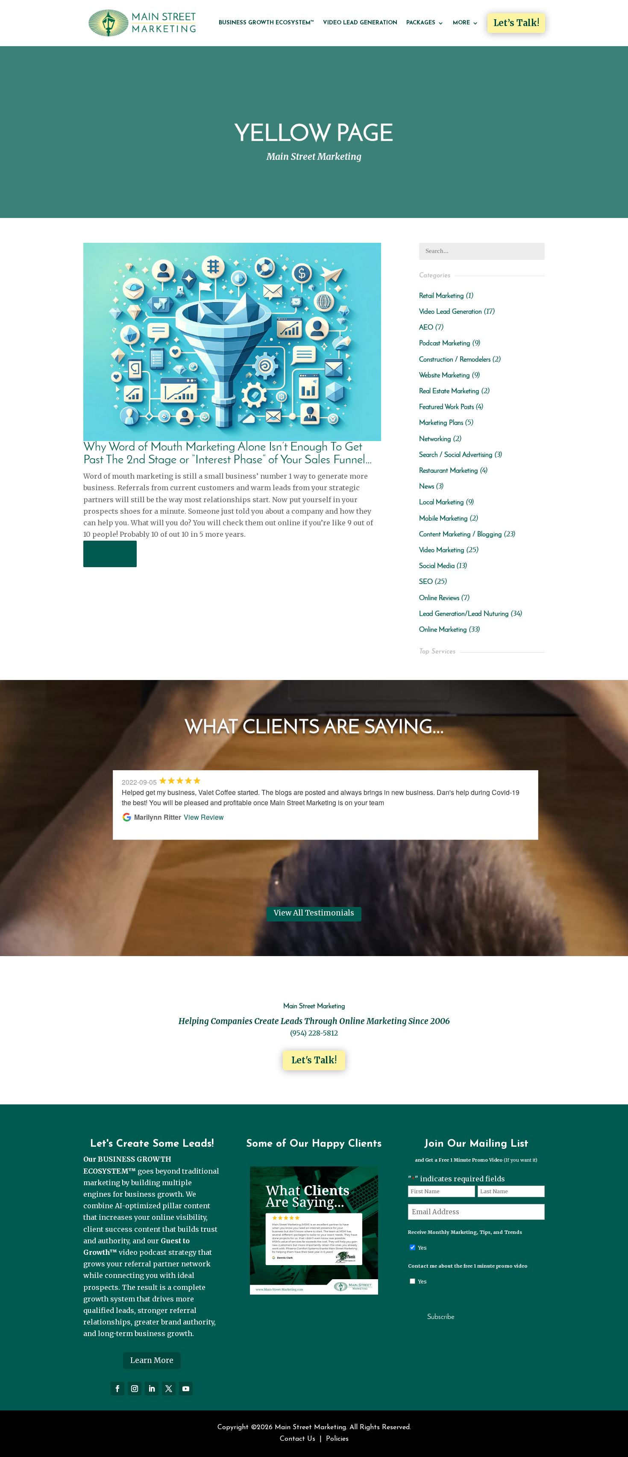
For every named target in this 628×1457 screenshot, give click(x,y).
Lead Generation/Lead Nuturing (464, 614)
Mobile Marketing (443, 518)
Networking (435, 439)
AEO (426, 327)
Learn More (151, 1360)
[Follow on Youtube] (186, 1388)
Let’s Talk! (516, 23)
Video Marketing (441, 550)
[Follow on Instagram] (134, 1388)
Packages (420, 23)
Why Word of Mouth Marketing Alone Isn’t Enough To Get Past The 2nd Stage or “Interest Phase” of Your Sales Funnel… (227, 453)
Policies (337, 1439)
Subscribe (441, 1317)
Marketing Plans (441, 423)
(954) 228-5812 (314, 1033)
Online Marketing (443, 630)
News (426, 486)
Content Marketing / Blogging (460, 534)
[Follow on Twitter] (169, 1388)
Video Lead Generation (360, 23)
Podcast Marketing (444, 343)
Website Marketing (444, 375)
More (461, 23)
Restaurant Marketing (448, 471)
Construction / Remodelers (454, 359)
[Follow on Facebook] (117, 1388)
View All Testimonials (314, 913)
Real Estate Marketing (449, 391)
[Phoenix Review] (314, 1292)
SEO (426, 582)
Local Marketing (441, 502)
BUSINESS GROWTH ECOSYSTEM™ (266, 23)
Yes (422, 1248)
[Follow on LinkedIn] (151, 1388)
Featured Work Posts (446, 407)
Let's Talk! (314, 1060)
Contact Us (297, 1439)
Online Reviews (439, 598)
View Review (206, 817)
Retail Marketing (441, 296)
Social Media (437, 566)
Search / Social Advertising (456, 455)
